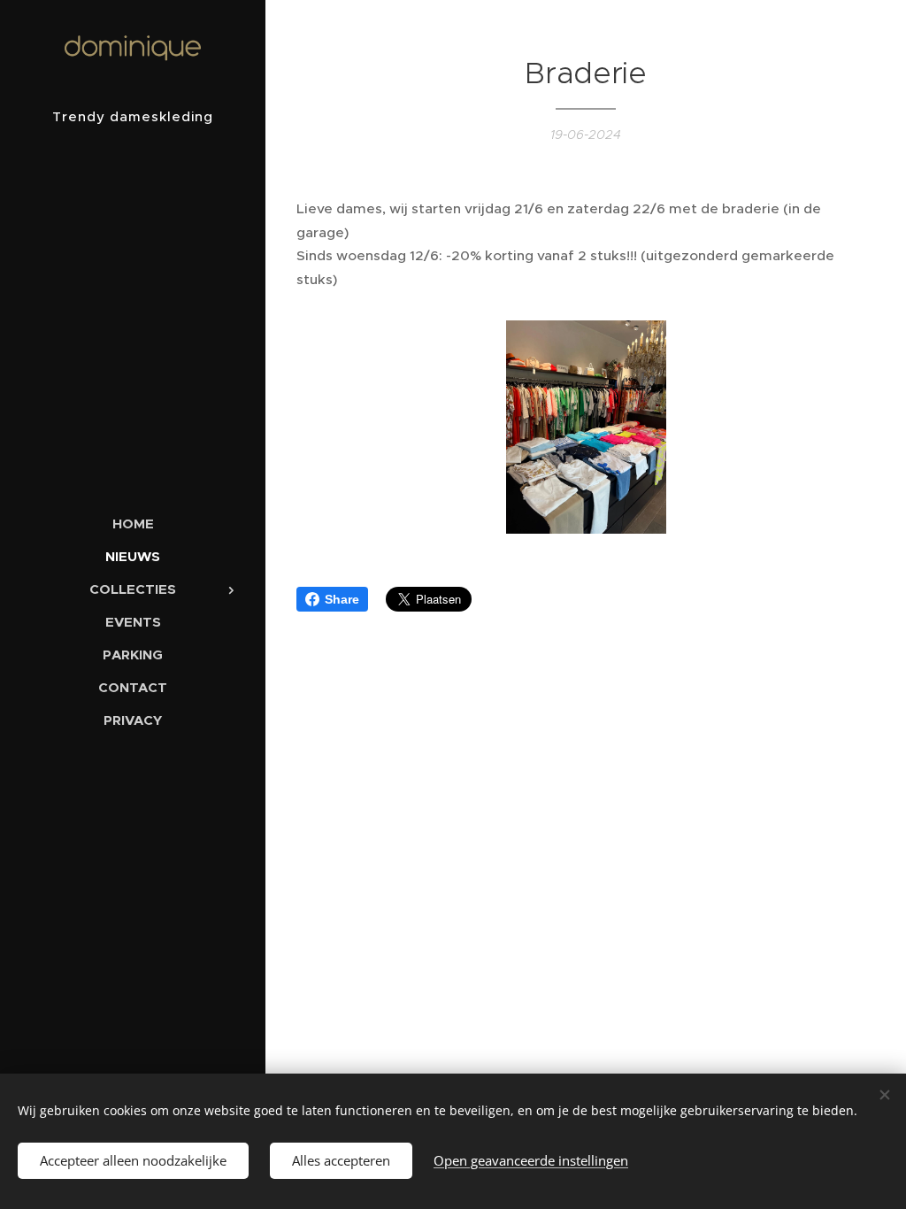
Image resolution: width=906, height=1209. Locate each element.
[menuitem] (132, 523)
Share (342, 599)
